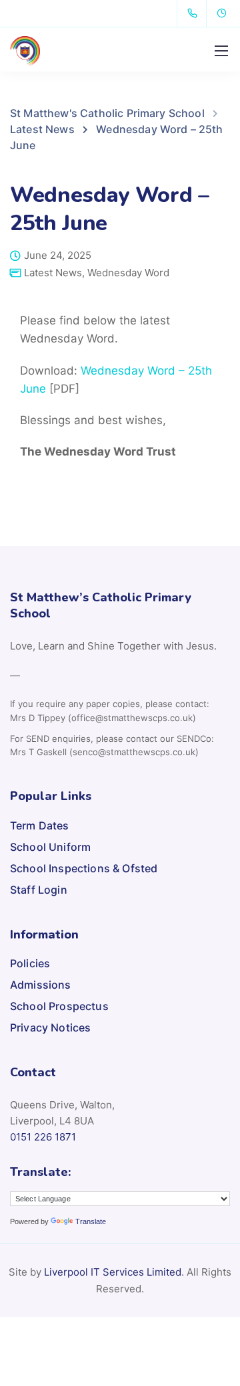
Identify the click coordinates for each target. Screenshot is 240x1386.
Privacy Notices (50, 1027)
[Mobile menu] (221, 51)
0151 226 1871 (43, 1136)
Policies (30, 963)
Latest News (53, 273)
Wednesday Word (128, 273)
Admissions (40, 984)
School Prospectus (59, 1006)
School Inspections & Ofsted (83, 868)
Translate (90, 1221)
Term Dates (39, 825)
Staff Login (38, 889)
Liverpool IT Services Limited (112, 1272)
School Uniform (50, 847)
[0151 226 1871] (195, 13)
